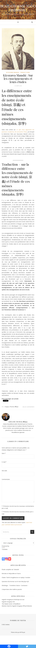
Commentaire (6, 479)
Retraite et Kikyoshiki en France (11, 573)
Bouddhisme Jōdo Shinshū (18, 8)
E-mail (4, 462)
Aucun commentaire (28, 407)
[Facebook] (3, 559)
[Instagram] (6, 559)
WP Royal (22, 632)
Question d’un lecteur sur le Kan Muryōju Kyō (15, 581)
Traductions (25, 72)
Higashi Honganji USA (8, 602)
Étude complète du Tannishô (10, 569)
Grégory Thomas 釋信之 (11, 406)
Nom (4, 453)
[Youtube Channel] (9, 559)
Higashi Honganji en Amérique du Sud (13, 599)
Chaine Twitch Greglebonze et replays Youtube (16, 577)
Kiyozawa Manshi (12, 72)
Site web (4, 470)
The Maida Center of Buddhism (11, 604)
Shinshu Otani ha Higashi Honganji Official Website (17, 606)
